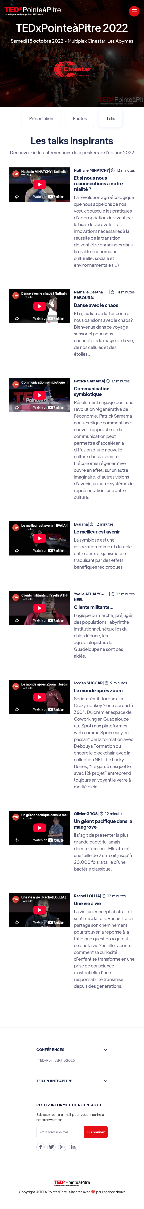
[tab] (41, 118)
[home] (32, 11)
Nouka (120, 1192)
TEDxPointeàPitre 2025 (56, 1060)
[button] (134, 11)
